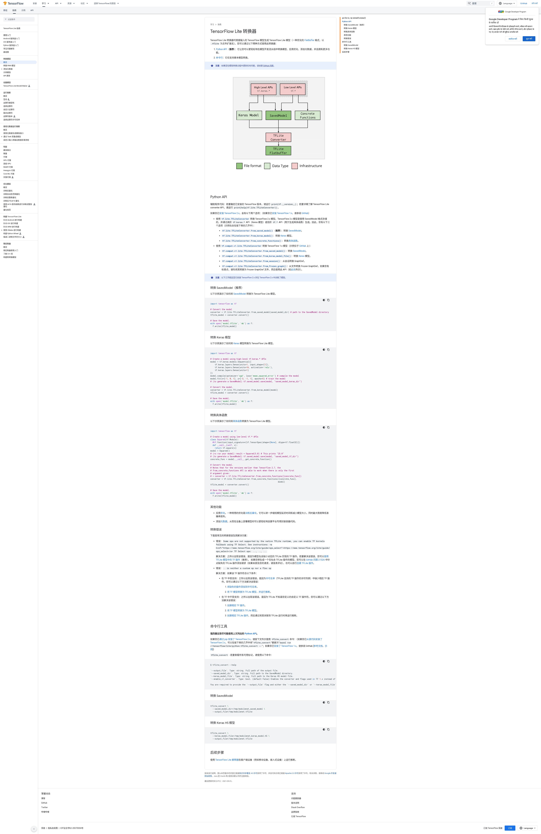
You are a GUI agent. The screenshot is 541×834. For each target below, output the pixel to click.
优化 (222, 513)
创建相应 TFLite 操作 (237, 615)
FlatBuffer (309, 40)
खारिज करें (513, 39)
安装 (35, 3)
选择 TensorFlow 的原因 (105, 3)
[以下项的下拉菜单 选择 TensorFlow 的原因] (119, 3)
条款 (43, 828)
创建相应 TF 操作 (235, 605)
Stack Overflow (298, 807)
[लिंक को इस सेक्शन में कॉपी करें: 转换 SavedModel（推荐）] (247, 288)
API (56, 3)
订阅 (510, 828)
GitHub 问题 (268, 66)
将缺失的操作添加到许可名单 (242, 586)
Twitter (44, 807)
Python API (221, 49)
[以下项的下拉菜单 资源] (74, 3)
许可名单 (270, 578)
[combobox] (480, 3)
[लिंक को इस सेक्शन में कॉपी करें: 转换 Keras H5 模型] (238, 723)
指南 (14, 10)
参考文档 (318, 646)
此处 (293, 269)
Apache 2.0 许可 (291, 773)
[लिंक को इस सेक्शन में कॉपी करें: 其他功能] (224, 507)
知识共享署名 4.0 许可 (248, 773)
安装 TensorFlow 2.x (229, 213)
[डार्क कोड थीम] (324, 300)
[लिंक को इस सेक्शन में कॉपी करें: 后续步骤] (227, 753)
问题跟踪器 (296, 798)
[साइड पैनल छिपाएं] (34, 829)
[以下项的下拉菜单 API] (61, 3)
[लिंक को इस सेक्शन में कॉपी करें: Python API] (230, 197)
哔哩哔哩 (45, 812)
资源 (69, 3)
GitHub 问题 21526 (315, 559)
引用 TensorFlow (298, 816)
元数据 (223, 521)
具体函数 (293, 240)
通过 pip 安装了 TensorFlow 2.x (234, 639)
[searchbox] (19, 19)
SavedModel (295, 230)
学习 (44, 3)
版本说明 (295, 803)
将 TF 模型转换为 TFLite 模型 (241, 610)
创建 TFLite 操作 (305, 563)
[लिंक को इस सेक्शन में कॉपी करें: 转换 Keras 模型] (234, 337)
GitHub (523, 3)
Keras (283, 235)
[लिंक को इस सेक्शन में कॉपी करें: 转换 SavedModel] (236, 696)
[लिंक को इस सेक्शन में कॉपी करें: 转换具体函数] (231, 415)
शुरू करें (529, 38)
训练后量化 (251, 513)
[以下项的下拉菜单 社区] (88, 3)
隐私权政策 (53, 828)
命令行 (219, 57)
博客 (43, 798)
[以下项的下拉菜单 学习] (49, 3)
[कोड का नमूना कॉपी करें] (328, 300)
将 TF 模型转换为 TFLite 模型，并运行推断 (248, 592)
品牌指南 (295, 812)
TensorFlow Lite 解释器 (227, 759)
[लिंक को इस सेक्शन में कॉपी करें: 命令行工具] (231, 626)
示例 (23, 10)
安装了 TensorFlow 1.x (285, 646)
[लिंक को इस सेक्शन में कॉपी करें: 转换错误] (224, 530)
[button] (18, 69)
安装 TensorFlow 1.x (282, 213)
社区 (83, 3)
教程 (5, 10)
